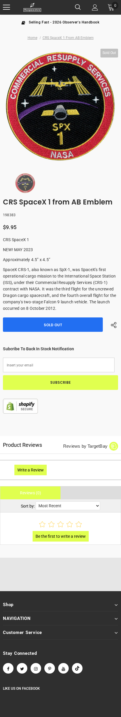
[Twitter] (22, 668)
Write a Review (30, 470)
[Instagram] (36, 668)
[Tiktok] (77, 668)
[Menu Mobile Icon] (6, 7)
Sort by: (28, 506)
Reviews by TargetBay (85, 446)
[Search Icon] (78, 7)
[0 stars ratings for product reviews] (60, 524)
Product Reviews (22, 445)
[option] (60, 22)
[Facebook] (8, 668)
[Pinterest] (49, 668)
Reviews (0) (30, 493)
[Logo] (32, 7)
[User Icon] (95, 7)
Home (32, 38)
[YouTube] (63, 668)
